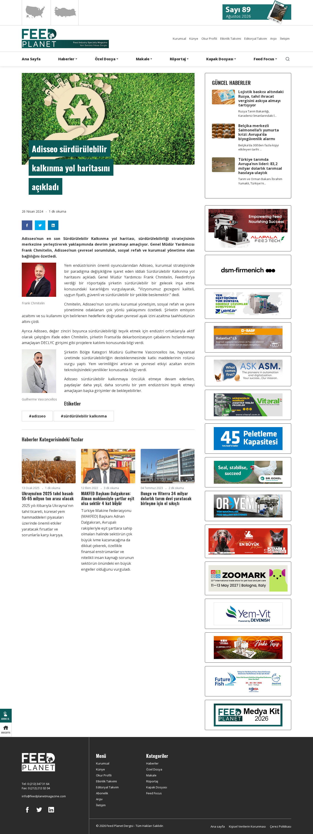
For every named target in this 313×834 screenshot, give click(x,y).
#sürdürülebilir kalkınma (84, 416)
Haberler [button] (66, 58)
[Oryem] (248, 505)
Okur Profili (209, 38)
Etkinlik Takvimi (230, 38)
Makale (151, 775)
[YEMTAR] (248, 303)
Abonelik (102, 793)
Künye (193, 38)
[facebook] (27, 813)
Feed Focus (154, 793)
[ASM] (248, 370)
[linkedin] (51, 813)
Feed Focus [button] (264, 58)
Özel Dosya (154, 769)
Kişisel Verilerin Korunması (247, 826)
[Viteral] (248, 404)
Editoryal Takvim (255, 38)
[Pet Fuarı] (248, 540)
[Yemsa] (248, 647)
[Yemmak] (248, 438)
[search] (287, 59)
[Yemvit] (248, 613)
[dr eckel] (248, 471)
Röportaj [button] (178, 58)
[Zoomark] (248, 578)
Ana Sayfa (31, 58)
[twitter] (39, 813)
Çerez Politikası (280, 826)
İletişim (285, 38)
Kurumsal (179, 38)
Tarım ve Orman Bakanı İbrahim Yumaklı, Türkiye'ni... (260, 181)
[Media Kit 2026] (248, 714)
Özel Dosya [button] (105, 58)
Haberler (152, 763)
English (36, 12)
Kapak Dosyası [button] (219, 58)
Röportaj (152, 781)
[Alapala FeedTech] (248, 227)
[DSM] (248, 269)
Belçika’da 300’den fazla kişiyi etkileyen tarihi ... (258, 147)
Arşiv (273, 38)
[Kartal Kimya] (248, 336)
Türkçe (64, 12)
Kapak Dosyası (156, 787)
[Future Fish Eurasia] (248, 680)
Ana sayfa (218, 826)
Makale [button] (142, 58)
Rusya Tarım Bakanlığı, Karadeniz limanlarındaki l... (257, 113)
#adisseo (37, 416)
